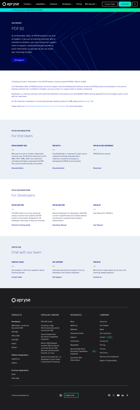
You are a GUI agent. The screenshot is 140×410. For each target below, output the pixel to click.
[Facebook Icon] (127, 395)
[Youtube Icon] (118, 395)
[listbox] (71, 395)
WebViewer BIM (87, 101)
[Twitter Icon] (113, 395)
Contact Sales (110, 4)
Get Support (19, 60)
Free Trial (125, 4)
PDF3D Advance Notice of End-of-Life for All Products (45, 106)
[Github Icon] (109, 395)
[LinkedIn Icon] (122, 395)
